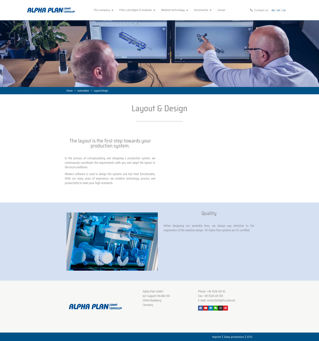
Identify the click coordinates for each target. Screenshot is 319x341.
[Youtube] (205, 308)
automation (83, 90)
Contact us (261, 10)
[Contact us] (251, 10)
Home (69, 90)
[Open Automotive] (210, 10)
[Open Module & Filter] (154, 10)
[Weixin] (215, 308)
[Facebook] (200, 308)
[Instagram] (220, 308)
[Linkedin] (210, 308)
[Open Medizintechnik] (187, 10)
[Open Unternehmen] (112, 10)
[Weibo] (225, 308)
